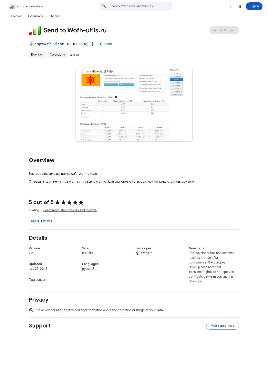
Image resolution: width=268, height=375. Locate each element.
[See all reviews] (41, 221)
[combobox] (141, 6)
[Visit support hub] (222, 325)
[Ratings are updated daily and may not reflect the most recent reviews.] (92, 44)
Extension (37, 54)
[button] (239, 6)
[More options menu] (231, 6)
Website (146, 253)
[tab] (16, 16)
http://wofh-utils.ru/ (49, 44)
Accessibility (58, 54)
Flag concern (38, 280)
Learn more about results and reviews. (70, 210)
